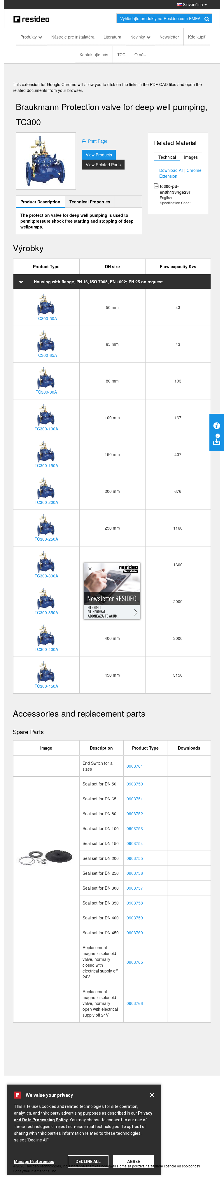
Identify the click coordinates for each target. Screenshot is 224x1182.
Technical (167, 157)
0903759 (135, 918)
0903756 (135, 873)
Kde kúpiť (196, 37)
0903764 (135, 766)
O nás (140, 54)
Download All (171, 170)
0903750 (135, 784)
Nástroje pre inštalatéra (72, 37)
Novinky (137, 37)
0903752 (135, 813)
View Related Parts (103, 164)
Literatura (112, 37)
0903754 (135, 843)
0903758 (135, 903)
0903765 (135, 962)
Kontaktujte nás (94, 54)
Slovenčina (192, 4)
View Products (99, 155)
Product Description (40, 202)
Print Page (96, 141)
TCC (121, 54)
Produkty (28, 37)
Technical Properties (89, 202)
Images (191, 157)
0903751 (135, 799)
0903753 (135, 828)
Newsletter (169, 37)
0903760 (135, 932)
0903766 (135, 1003)
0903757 (135, 888)
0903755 (135, 858)
